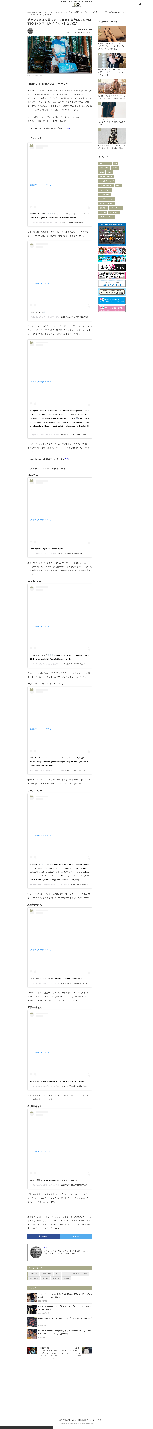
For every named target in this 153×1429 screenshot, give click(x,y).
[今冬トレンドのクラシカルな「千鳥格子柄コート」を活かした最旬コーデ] (112, 143)
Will (31, 770)
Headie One (33, 1273)
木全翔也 (46, 1278)
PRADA (118, 185)
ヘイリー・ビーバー (106, 176)
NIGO (57, 1273)
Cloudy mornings (36, 312)
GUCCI (102, 172)
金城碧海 (66, 1278)
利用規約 (81, 1420)
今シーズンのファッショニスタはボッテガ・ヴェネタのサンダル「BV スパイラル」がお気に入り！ (111, 46)
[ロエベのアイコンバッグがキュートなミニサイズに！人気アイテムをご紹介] (112, 116)
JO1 (33, 983)
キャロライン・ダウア (107, 181)
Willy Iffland (35, 317)
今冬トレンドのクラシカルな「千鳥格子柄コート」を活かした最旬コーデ (111, 148)
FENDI (110, 172)
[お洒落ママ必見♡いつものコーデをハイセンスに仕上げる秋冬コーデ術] (112, 93)
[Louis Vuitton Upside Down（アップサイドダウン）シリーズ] (32, 1325)
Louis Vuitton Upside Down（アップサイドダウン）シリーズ (65, 1318)
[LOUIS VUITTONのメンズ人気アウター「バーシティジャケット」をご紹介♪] (32, 1313)
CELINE (111, 217)
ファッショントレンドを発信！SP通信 (78, 32)
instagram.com (37, 75)
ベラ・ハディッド (116, 208)
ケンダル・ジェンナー (107, 199)
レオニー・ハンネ (105, 163)
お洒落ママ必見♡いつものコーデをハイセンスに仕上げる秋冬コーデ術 (111, 97)
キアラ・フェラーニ (106, 185)
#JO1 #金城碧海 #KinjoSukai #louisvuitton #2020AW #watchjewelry (55, 1180)
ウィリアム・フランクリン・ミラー (75, 1273)
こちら (67, 128)
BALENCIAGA (114, 212)
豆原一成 (56, 1278)
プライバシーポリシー (94, 1420)
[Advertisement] (76, 1393)
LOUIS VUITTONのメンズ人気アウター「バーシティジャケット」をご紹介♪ (64, 1307)
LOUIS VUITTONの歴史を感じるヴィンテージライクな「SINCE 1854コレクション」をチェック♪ (64, 1332)
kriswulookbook (35, 884)
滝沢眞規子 (103, 208)
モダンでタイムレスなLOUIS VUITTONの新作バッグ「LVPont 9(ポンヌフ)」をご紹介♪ (65, 1295)
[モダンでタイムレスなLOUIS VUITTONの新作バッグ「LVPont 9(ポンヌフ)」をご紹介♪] (32, 1301)
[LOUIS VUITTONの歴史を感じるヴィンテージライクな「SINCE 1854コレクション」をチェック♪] (32, 1337)
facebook (44, 1236)
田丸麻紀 (102, 217)
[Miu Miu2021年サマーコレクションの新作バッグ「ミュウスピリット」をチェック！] (112, 67)
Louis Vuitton (46, 1273)
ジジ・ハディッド (105, 190)
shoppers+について (57, 1420)
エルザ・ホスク (105, 194)
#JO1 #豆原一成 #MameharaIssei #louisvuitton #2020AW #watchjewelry (57, 1081)
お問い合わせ (71, 1420)
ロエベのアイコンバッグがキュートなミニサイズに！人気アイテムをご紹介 (111, 122)
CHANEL (115, 168)
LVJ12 (35, 222)
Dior (115, 163)
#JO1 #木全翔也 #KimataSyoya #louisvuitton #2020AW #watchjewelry (56, 979)
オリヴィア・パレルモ (107, 203)
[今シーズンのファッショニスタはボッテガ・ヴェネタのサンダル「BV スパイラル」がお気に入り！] (112, 41)
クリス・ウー (34, 1278)
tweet (76, 1236)
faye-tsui (103, 212)
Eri (36, 31)
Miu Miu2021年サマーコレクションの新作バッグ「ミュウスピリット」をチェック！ (111, 72)
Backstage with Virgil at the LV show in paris (46, 549)
